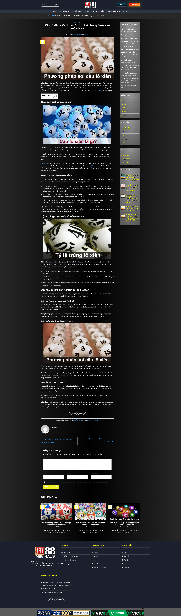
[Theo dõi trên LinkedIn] (56, 599)
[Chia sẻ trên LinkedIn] (84, 413)
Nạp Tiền (124, 104)
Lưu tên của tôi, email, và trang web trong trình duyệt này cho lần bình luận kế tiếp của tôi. (77, 482)
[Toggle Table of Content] (54, 96)
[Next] (137, 515)
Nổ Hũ (102, 11)
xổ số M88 (89, 166)
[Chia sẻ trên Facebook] (70, 413)
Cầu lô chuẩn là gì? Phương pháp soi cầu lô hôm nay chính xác (124, 524)
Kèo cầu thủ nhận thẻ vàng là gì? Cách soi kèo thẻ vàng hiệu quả (132, 188)
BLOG (125, 11)
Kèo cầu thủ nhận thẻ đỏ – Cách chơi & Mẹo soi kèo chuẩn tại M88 (132, 178)
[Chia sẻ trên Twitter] (74, 413)
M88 (54, 11)
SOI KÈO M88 (125, 162)
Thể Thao (77, 11)
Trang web (94, 473)
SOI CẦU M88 (50, 16)
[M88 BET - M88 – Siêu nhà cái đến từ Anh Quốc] (90, 5)
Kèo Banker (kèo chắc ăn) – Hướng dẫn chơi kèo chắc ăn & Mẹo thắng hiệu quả (132, 218)
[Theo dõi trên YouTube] (60, 599)
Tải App (123, 111)
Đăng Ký (123, 101)
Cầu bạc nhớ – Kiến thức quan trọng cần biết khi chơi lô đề (90, 524)
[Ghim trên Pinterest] (80, 413)
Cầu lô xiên (45, 163)
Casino (87, 11)
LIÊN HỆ (123, 115)
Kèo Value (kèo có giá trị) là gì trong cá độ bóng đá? (132, 208)
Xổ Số (95, 11)
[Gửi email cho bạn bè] (77, 413)
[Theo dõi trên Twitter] (49, 599)
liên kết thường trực (93, 420)
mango (86, 34)
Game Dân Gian (114, 11)
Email (69, 473)
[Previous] (44, 515)
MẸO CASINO (125, 155)
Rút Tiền (123, 108)
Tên (45, 473)
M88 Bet (98, 90)
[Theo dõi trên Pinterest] (53, 599)
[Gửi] (57, 4)
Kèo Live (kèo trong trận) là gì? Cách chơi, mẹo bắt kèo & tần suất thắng (132, 198)
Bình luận (47, 457)
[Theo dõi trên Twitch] (63, 599)
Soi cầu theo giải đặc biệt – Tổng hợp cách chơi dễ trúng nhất (56, 524)
